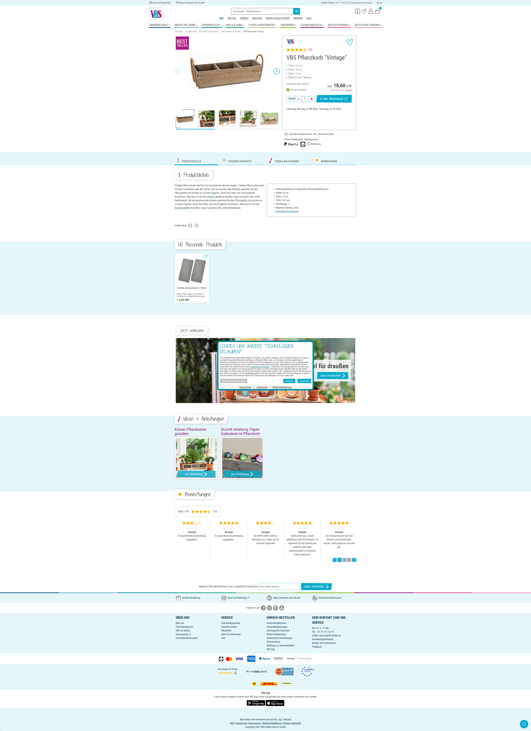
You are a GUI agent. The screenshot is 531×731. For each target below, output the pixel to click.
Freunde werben (229, 626)
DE (381, 3)
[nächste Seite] (354, 560)
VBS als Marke (183, 630)
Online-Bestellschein (276, 623)
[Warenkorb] (377, 11)
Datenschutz (245, 387)
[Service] (357, 11)
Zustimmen (304, 381)
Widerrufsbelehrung (276, 634)
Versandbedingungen (277, 626)
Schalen (211, 196)
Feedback (317, 646)
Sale (309, 18)
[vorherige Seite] (334, 560)
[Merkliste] (364, 11)
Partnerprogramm (184, 626)
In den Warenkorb (331, 99)
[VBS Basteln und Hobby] (156, 14)
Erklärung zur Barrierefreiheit (280, 645)
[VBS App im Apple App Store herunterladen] (275, 702)
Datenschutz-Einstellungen (279, 638)
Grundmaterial (190, 31)
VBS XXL (231, 18)
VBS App (271, 649)
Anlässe (257, 18)
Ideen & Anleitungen (278, 18)
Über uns (180, 623)
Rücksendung (273, 641)
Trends (244, 18)
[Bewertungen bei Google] (227, 671)
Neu (221, 18)
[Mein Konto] (371, 11)
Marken (298, 18)
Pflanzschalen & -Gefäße (230, 31)
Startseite (178, 31)
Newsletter (226, 630)
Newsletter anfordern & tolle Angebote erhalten (228, 586)
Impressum (262, 387)
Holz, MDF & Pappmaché (208, 31)
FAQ (223, 638)
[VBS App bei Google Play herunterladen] (256, 702)
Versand (348, 90)
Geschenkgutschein (230, 623)
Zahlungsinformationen (278, 630)
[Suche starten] (296, 11)
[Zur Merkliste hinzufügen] (349, 42)
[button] (178, 71)
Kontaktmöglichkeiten (322, 639)
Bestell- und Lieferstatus (324, 643)
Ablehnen (289, 381)
